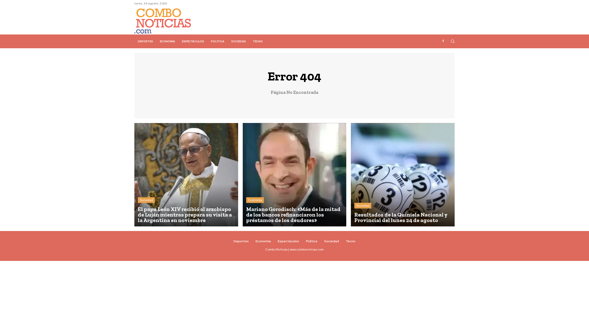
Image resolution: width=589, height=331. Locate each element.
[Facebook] (443, 41)
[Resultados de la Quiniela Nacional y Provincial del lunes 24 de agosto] (403, 175)
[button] (452, 41)
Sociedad (146, 200)
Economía (255, 200)
